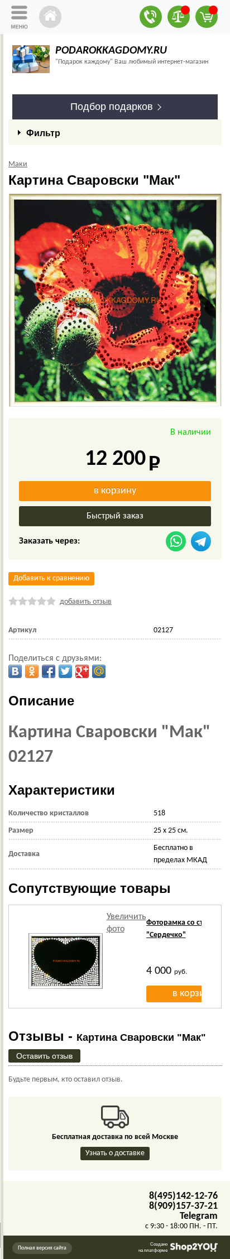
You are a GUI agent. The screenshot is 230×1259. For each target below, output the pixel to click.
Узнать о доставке (115, 1153)
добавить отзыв (86, 602)
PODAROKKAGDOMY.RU (111, 50)
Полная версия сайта (42, 1248)
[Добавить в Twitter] (65, 671)
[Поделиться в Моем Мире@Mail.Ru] (99, 671)
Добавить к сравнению (51, 578)
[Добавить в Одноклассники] (32, 671)
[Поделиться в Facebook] (48, 671)
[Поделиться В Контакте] (15, 671)
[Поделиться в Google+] (82, 671)
